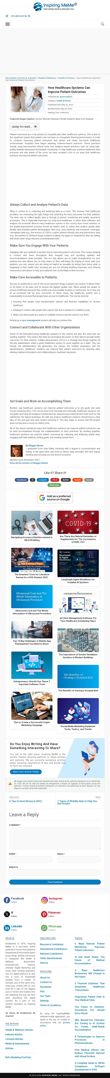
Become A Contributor (52, 944)
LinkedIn (43, 480)
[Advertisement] (55, 51)
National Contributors (51, 953)
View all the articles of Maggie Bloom (29, 463)
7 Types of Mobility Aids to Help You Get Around (77, 802)
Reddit (77, 480)
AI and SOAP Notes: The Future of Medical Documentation (89, 960)
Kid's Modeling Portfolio (18, 1057)
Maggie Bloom (36, 445)
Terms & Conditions (50, 1005)
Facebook (21, 480)
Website (13, 867)
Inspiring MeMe (49, 1075)
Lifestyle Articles (14, 1039)
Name (12, 854)
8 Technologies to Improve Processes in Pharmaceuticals (89, 1039)
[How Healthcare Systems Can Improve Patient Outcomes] (28, 99)
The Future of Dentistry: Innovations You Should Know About (89, 1010)
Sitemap (44, 1000)
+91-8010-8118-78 (20, 16)
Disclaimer (45, 987)
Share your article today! (26, 772)
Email (89, 480)
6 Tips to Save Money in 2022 (25, 801)
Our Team (45, 996)
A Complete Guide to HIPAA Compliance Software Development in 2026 (89, 1066)
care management (31, 320)
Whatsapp (54, 485)
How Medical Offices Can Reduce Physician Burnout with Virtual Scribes (89, 1053)
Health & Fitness (64, 100)
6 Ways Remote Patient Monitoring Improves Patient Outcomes (89, 946)
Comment (15, 825)
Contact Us (46, 982)
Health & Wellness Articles (19, 1030)
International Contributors (53, 949)
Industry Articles (13, 1034)
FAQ (42, 991)
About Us (45, 977)
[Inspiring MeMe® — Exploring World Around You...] (55, 6)
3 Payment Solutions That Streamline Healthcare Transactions (89, 986)
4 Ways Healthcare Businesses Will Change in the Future (89, 973)
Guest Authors (66, 96)
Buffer (66, 480)
